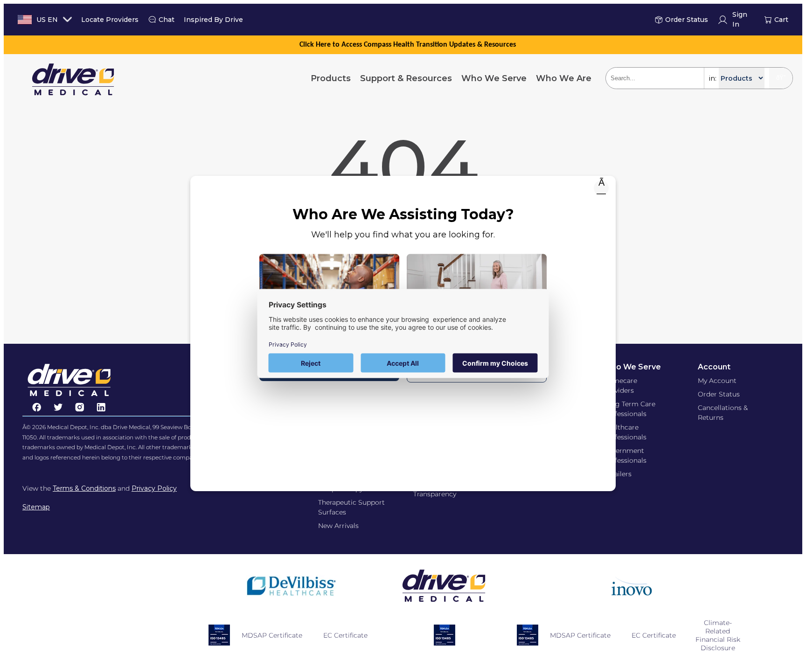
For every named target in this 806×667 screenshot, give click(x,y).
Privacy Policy (154, 488)
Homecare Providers (620, 385)
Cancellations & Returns (723, 412)
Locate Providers (110, 19)
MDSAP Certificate (272, 635)
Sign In (739, 20)
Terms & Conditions (84, 488)
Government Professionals (624, 455)
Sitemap (36, 507)
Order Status (686, 19)
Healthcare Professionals (624, 432)
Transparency (434, 494)
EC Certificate (345, 635)
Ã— (601, 188)
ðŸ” (780, 77)
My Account (717, 380)
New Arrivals (338, 525)
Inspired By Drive (213, 19)
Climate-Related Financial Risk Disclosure (717, 635)
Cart (781, 19)
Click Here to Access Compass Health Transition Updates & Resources (407, 45)
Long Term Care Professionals (629, 409)
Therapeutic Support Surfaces (351, 507)
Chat (166, 19)
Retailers (617, 474)
